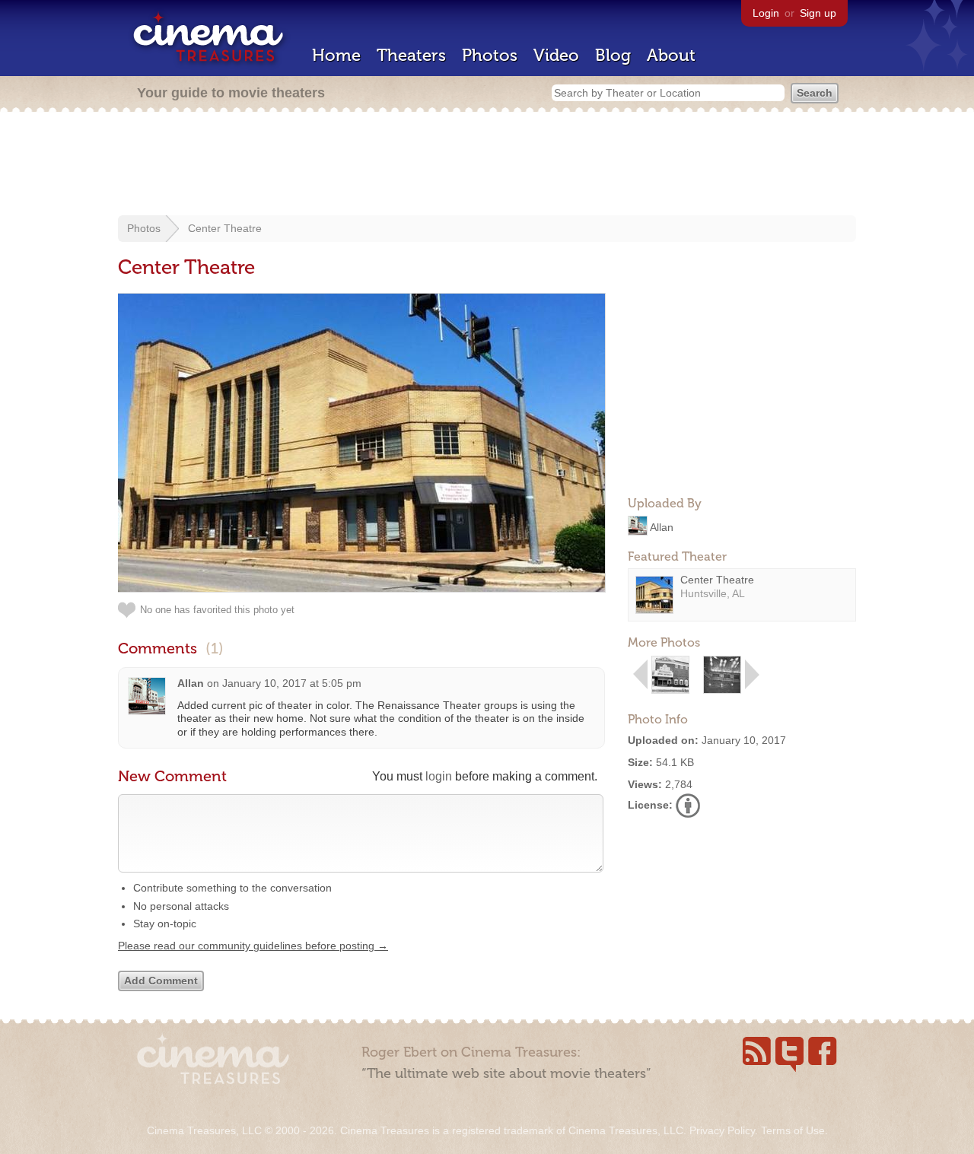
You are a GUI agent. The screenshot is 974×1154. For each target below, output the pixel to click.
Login (766, 13)
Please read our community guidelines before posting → (253, 945)
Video (556, 55)
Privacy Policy (722, 1130)
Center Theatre (225, 228)
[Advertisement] (487, 165)
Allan (661, 526)
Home (336, 55)
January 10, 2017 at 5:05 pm (291, 683)
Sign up (818, 13)
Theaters (411, 55)
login (438, 776)
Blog (613, 55)
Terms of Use (793, 1130)
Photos (489, 55)
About (671, 55)
